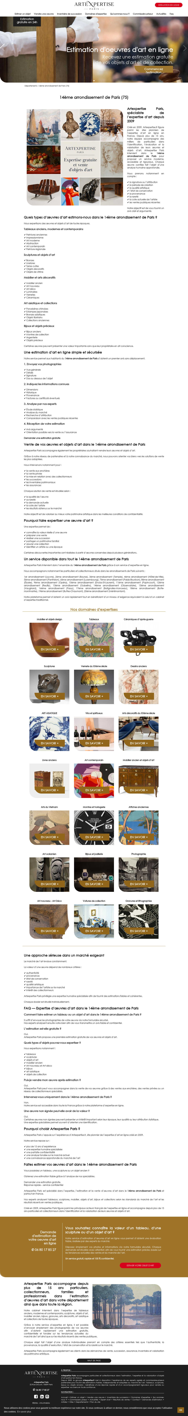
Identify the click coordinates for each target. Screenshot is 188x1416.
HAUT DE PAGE (94, 1361)
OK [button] (180, 1410)
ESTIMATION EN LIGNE (168, 5)
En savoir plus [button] (24, 1411)
